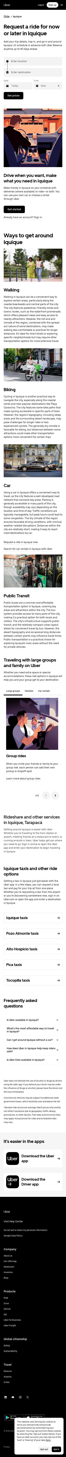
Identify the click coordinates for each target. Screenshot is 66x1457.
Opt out (44, 1449)
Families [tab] (29, 691)
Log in (41, 5)
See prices (13, 95)
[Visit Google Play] (14, 1418)
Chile (7, 16)
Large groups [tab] (13, 691)
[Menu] (61, 5)
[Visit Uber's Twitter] (27, 1397)
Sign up (52, 5)
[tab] (54, 691)
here (48, 1440)
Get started (14, 209)
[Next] (55, 795)
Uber (7, 5)
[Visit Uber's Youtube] (13, 1397)
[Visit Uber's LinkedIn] (5, 1397)
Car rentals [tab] (44, 691)
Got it (56, 1449)
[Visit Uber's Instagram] (20, 1397)
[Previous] (46, 795)
